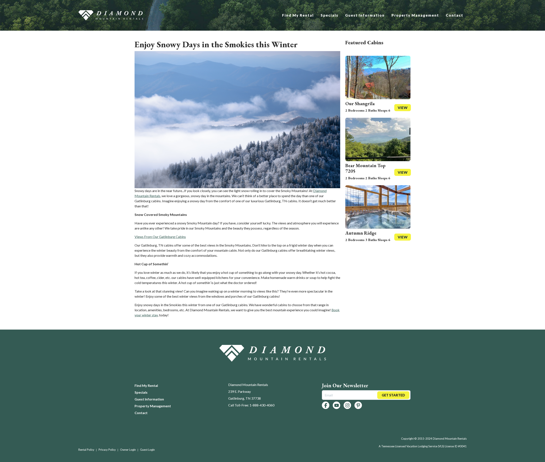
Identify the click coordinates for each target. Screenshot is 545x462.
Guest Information (365, 15)
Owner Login (128, 449)
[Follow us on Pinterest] (358, 405)
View (402, 107)
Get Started (393, 395)
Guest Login (147, 449)
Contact (454, 15)
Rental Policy (86, 449)
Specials (329, 15)
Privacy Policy (107, 449)
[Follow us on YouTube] (336, 405)
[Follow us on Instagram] (347, 405)
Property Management (415, 15)
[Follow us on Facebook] (325, 405)
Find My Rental (298, 15)
